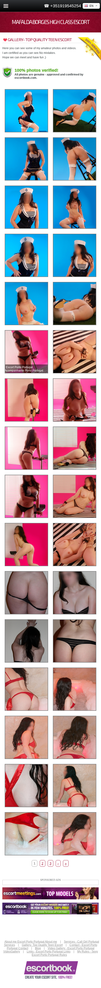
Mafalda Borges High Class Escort (50, 22)
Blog (38, 948)
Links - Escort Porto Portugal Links (48, 951)
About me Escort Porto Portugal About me (30, 941)
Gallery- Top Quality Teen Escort (42, 945)
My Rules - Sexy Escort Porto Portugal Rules (65, 953)
